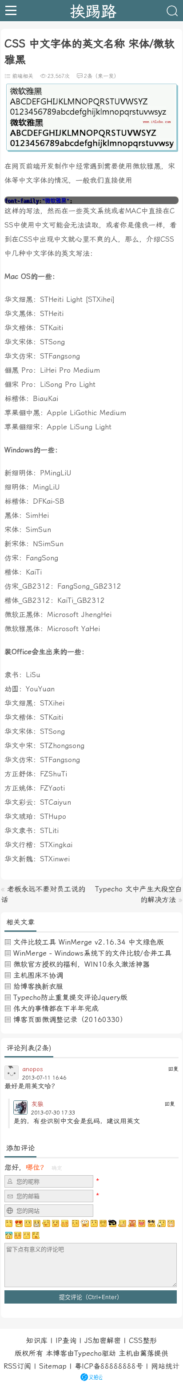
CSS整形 (143, 1340)
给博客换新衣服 (38, 986)
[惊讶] (85, 1223)
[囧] (8, 1235)
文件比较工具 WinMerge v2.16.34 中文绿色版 (88, 942)
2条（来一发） (101, 76)
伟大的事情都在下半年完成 (56, 1008)
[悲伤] (28, 1223)
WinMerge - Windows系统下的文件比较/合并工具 (92, 953)
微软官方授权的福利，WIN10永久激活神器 (81, 964)
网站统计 (165, 1366)
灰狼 (37, 1103)
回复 (173, 1069)
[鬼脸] (46, 1223)
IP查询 (66, 1340)
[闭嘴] (36, 1223)
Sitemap (53, 1366)
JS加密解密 (102, 1340)
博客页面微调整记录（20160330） (70, 1019)
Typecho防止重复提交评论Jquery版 (70, 997)
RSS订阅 (17, 1366)
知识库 (37, 1340)
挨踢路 (93, 10)
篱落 (147, 1353)
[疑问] (9, 1223)
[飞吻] (74, 1223)
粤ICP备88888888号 (109, 1366)
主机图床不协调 (38, 975)
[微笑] (55, 1223)
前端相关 (22, 76)
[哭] (26, 1235)
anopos (32, 1069)
